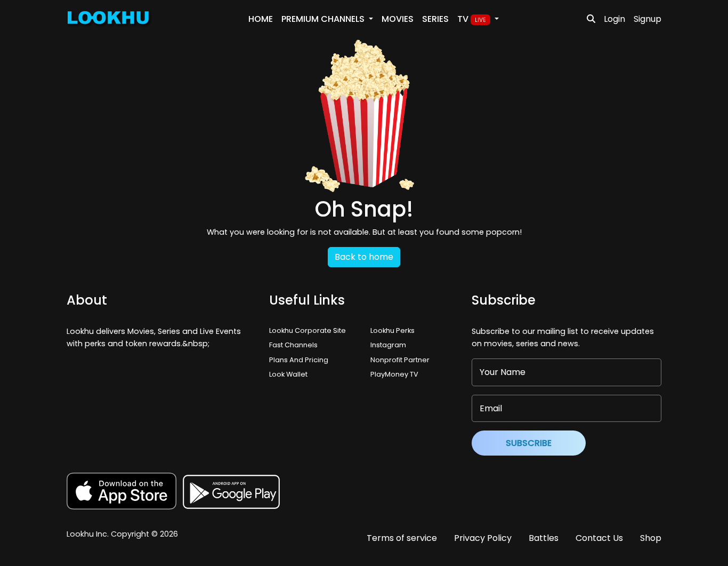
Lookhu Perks (392, 330)
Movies (398, 19)
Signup (647, 19)
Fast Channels (293, 344)
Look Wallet (288, 374)
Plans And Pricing (298, 359)
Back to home (364, 257)
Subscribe (529, 443)
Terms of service (402, 538)
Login (614, 19)
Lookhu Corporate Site (309, 330)
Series (435, 19)
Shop (650, 538)
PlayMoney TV (394, 374)
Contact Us (599, 538)
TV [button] (471, 19)
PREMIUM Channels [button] (324, 19)
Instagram (388, 344)
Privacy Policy (483, 538)
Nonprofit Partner (400, 359)
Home (260, 19)
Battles (544, 538)
